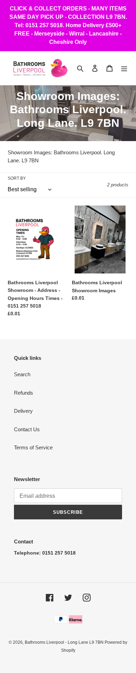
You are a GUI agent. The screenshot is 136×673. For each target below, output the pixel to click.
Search (22, 374)
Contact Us (27, 429)
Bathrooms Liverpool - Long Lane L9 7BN (65, 642)
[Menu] (124, 68)
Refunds (23, 393)
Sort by (17, 178)
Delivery (23, 411)
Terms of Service (33, 447)
